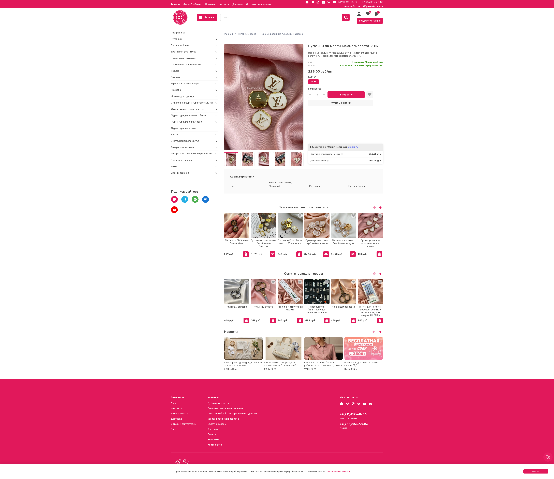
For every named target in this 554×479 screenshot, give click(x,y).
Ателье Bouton (352, 6)
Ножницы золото (263, 306)
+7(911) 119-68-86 (348, 2)
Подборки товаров (181, 160)
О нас (174, 403)
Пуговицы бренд (247, 34)
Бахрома (175, 77)
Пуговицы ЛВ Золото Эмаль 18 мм (236, 242)
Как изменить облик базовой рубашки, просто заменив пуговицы (323, 364)
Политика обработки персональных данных (232, 413)
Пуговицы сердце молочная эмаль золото (370, 243)
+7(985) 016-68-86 (372, 2)
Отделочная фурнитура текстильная (192, 102)
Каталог (209, 17)
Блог (173, 429)
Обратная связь (217, 424)
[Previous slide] (228, 97)
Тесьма (175, 70)
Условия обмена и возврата (223, 418)
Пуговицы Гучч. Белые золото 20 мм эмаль (290, 242)
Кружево (176, 90)
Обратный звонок (373, 6)
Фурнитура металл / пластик (187, 109)
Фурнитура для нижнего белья (188, 115)
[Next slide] (298, 97)
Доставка (237, 4)
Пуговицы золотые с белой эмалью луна (343, 242)
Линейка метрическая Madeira (290, 308)
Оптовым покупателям (259, 4)
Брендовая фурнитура (183, 51)
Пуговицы (176, 39)
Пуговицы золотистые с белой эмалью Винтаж (263, 243)
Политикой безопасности (338, 471)
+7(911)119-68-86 (353, 414)
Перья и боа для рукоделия (186, 64)
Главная (175, 4)
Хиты (174, 166)
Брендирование (180, 172)
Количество (314, 89)
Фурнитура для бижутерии (186, 121)
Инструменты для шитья (185, 141)
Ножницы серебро (237, 306)
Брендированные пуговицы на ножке (282, 34)
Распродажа (178, 32)
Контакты (223, 4)
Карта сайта (215, 444)
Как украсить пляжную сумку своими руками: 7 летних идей (280, 364)
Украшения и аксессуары (185, 83)
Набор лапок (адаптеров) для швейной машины (317, 309)
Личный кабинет (192, 4)
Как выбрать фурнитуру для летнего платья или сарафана (243, 364)
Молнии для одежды (182, 96)
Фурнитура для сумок (183, 128)
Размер (312, 77)
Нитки (174, 134)
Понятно (535, 471)
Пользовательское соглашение (225, 408)
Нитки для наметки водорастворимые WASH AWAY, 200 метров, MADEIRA (370, 311)
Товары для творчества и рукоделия (191, 153)
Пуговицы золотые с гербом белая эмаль (316, 242)
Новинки (210, 4)
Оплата (212, 434)
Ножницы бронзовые (343, 306)
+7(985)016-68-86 (354, 424)
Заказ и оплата (179, 413)
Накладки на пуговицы (183, 58)
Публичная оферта (218, 403)
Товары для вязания (182, 147)
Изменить (353, 147)
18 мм (313, 81)
